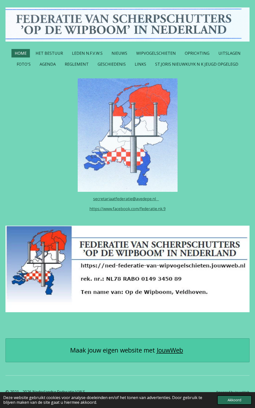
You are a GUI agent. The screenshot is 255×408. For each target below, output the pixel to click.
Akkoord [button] (234, 400)
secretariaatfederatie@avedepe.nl (126, 199)
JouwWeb (170, 350)
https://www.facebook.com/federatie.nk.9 (127, 208)
